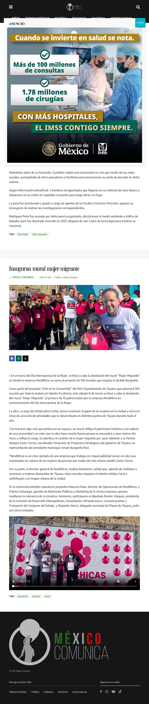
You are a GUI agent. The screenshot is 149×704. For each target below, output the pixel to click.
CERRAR (140, 22)
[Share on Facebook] (12, 358)
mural (47, 596)
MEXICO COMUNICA (23, 277)
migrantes (22, 596)
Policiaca (48, 691)
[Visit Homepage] (74, 6)
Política (58, 277)
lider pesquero (39, 234)
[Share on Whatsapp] (19, 358)
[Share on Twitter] (25, 358)
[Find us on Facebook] (101, 692)
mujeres (36, 596)
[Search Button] (138, 7)
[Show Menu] (11, 7)
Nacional (63, 691)
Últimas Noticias (70, 277)
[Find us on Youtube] (113, 692)
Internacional (79, 691)
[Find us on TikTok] (120, 692)
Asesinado (22, 234)
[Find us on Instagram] (106, 692)
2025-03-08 (45, 277)
